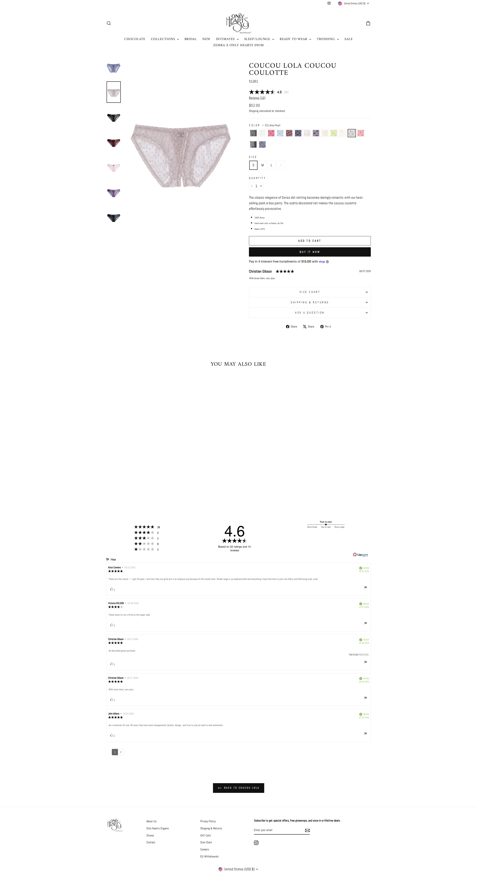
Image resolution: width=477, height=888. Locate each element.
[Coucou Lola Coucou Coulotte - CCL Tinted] (150, 487)
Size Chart (206, 842)
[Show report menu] (365, 588)
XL (280, 165)
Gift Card (205, 835)
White (262, 133)
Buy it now (310, 252)
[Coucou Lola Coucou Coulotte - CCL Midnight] (135, 487)
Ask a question (310, 312)
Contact (150, 842)
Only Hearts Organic (157, 828)
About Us (151, 821)
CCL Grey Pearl (352, 133)
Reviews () (257, 98)
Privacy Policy (208, 821)
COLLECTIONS (163, 39)
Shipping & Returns (310, 302)
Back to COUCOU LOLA (241, 787)
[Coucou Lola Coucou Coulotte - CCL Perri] (125, 487)
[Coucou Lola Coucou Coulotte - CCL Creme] (160, 487)
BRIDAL (190, 39)
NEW (206, 39)
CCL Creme (343, 133)
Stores (150, 835)
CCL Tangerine (360, 133)
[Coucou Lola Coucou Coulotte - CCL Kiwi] (155, 487)
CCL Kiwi (334, 133)
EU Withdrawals (209, 856)
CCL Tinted (325, 133)
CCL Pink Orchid (271, 133)
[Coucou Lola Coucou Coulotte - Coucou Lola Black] (110, 487)
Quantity (257, 178)
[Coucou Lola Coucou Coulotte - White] (115, 487)
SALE (349, 39)
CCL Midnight (298, 133)
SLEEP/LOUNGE (257, 39)
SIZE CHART (309, 292)
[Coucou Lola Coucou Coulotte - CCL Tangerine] (133, 491)
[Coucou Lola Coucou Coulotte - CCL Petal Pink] (140, 487)
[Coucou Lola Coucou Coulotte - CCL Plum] (145, 487)
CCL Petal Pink (307, 133)
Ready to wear (294, 39)
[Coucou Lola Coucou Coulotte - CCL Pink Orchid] (120, 487)
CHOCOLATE (134, 39)
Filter (113, 559)
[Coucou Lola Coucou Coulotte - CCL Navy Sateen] (138, 491)
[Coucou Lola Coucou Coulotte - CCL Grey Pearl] (165, 487)
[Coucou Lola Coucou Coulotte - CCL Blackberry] (130, 487)
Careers (204, 849)
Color (264, 125)
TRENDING (326, 39)
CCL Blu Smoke (262, 144)
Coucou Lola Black (253, 133)
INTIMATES (226, 39)
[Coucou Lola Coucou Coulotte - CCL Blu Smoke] (143, 491)
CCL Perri (280, 133)
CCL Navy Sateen (253, 144)
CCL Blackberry (289, 133)
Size (253, 157)
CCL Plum (316, 133)
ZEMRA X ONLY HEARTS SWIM (238, 45)
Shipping (253, 111)
